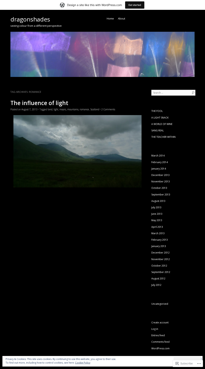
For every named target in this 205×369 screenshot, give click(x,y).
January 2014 (158, 168)
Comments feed (160, 341)
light (56, 109)
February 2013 (159, 239)
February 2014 (159, 162)
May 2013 (156, 220)
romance (84, 109)
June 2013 (156, 214)
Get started (134, 4)
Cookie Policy (82, 362)
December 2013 (160, 175)
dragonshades (30, 19)
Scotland (94, 109)
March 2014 (158, 155)
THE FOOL (157, 111)
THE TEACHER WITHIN (163, 137)
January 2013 (158, 246)
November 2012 (160, 259)
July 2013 (156, 207)
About (121, 18)
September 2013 (160, 194)
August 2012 (158, 278)
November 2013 (160, 181)
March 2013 (158, 233)
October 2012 (159, 265)
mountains (72, 109)
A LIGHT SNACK (160, 117)
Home (110, 18)
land (50, 109)
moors (62, 109)
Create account (160, 322)
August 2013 (158, 201)
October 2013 (159, 188)
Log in (154, 329)
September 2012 (160, 272)
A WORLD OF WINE (161, 124)
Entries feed (158, 335)
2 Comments (108, 109)
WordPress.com (160, 348)
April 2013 (157, 227)
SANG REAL (157, 130)
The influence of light (39, 103)
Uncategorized (159, 304)
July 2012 (156, 285)
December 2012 (160, 252)
